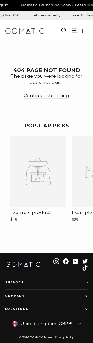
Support (14, 282)
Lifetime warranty (44, 15)
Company (15, 296)
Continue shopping (46, 95)
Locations (16, 309)
